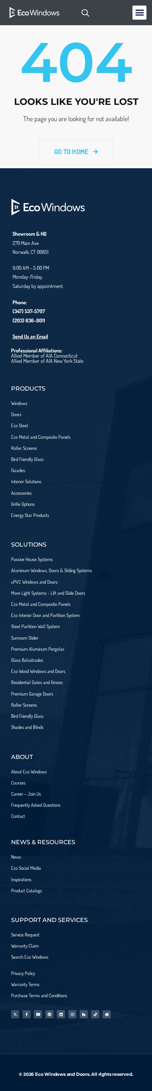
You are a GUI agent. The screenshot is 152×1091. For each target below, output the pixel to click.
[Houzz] (84, 1014)
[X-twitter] (15, 1014)
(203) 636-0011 (29, 320)
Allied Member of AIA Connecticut (44, 355)
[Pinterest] (49, 1014)
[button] (139, 13)
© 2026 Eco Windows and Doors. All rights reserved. (76, 1074)
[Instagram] (72, 1014)
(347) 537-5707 (29, 311)
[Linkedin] (61, 1014)
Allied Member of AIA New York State (47, 361)
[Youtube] (38, 1014)
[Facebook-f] (27, 1014)
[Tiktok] (95, 1014)
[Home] (107, 1014)
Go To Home (72, 151)
